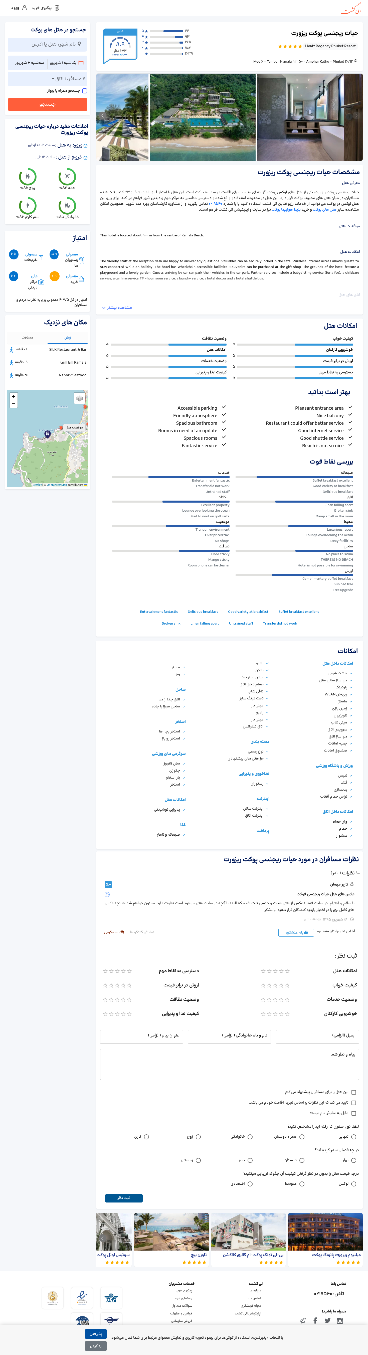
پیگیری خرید (184, 1290)
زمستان (187, 1160)
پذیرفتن (96, 1334)
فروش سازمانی (181, 1321)
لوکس (343, 1184)
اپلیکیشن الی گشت (248, 1313)
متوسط (291, 1184)
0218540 (215, 204)
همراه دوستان (285, 1137)
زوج (190, 1137)
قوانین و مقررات (181, 1313)
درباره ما (255, 1290)
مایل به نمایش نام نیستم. (328, 1113)
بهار (345, 1160)
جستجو (47, 104)
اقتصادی (238, 1184)
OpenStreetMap (57, 485)
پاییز (241, 1160)
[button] (61, 428)
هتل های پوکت (325, 210)
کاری (137, 1137)
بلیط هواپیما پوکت (286, 210)
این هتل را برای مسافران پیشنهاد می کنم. (316, 1092)
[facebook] (315, 1321)
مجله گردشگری (251, 1305)
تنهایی (343, 1137)
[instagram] (340, 1321)
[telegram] (303, 1321)
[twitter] (327, 1321)
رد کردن (96, 1346)
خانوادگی (238, 1137)
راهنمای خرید (183, 1298)
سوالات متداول (181, 1305)
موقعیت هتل (74, 427)
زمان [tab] (67, 337)
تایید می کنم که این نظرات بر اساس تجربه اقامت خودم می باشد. (298, 1103)
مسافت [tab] (27, 337)
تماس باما (254, 1298)
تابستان (290, 1160)
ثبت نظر (123, 1198)
